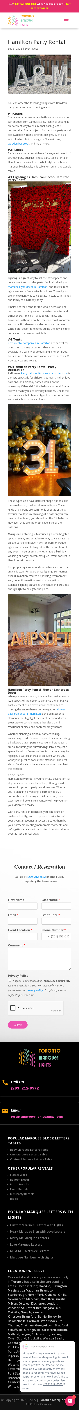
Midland (13, 1334)
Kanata (38, 1312)
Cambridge (15, 1382)
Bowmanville (17, 1321)
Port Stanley (17, 1373)
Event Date (51, 915)
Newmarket (16, 1299)
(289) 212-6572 (36, 876)
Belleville (54, 1316)
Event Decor (32, 48)
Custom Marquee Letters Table (31, 1159)
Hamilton (47, 1299)
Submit (18, 1025)
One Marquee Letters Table (28, 1154)
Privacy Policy (18, 976)
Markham (33, 1299)
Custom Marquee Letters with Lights (36, 1225)
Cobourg (14, 1343)
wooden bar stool (18, 143)
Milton (12, 1303)
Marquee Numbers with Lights (31, 1257)
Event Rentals (19, 1189)
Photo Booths (19, 1184)
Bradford (61, 1325)
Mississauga (16, 1290)
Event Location (20, 930)
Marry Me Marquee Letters (29, 1238)
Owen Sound (17, 1338)
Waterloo (14, 1365)
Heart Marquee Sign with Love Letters (37, 1231)
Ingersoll (14, 1356)
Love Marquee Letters (26, 1244)
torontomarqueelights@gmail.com (37, 1116)
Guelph (26, 1312)
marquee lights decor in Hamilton (27, 287)
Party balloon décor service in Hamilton (44, 373)
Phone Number (54, 930)
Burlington (59, 1286)
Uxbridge (14, 1360)
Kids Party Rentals (22, 1194)
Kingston (14, 1316)
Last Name (51, 900)
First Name (17, 900)
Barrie (42, 1316)
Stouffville (15, 1330)
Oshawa (51, 1295)
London (52, 1303)
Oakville (44, 1286)
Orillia (62, 1295)
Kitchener (38, 1303)
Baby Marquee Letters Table (29, 1149)
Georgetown (44, 1325)
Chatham (27, 1325)
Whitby (13, 1386)
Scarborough (17, 1295)
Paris (11, 1352)
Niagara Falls (52, 1308)
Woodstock (49, 1321)
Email (13, 915)
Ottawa (24, 1303)
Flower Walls (18, 1175)
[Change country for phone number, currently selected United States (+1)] (46, 936)
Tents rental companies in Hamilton (29, 343)
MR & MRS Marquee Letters (29, 1251)
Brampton (47, 1290)
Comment (16, 945)
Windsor (14, 1308)
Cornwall (33, 1321)
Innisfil (60, 1299)
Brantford (29, 1316)
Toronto (17, 1282)
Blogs (14, 1198)
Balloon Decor (19, 1179)
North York (36, 1295)
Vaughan (32, 1290)
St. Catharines (31, 1308)
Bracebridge (16, 1378)
